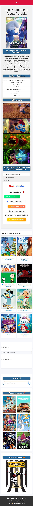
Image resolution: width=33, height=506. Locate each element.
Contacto (13, 500)
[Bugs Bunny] (23, 422)
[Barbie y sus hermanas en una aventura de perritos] (9, 422)
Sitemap (21, 500)
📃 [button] (9, 177)
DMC (24, 498)
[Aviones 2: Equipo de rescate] (9, 404)
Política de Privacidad (14, 498)
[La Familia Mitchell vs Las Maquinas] (23, 404)
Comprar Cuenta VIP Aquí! (17, 219)
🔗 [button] (12, 174)
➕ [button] (6, 180)
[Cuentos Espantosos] (23, 440)
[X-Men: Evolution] (9, 440)
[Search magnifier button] (28, 383)
